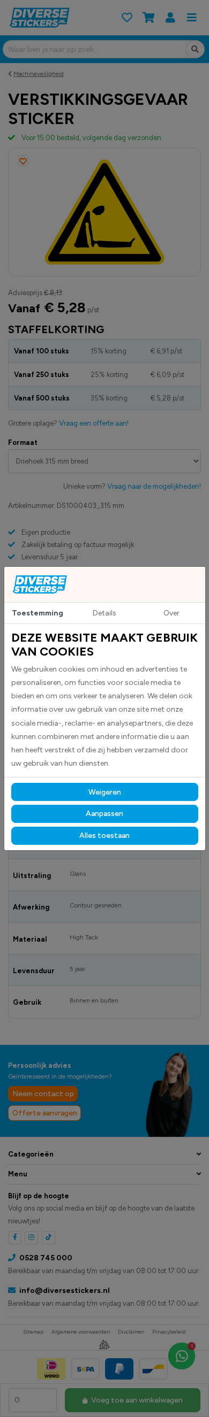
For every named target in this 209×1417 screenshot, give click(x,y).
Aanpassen (104, 813)
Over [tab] (171, 613)
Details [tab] (104, 613)
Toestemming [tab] (37, 613)
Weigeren (104, 792)
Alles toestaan (104, 835)
